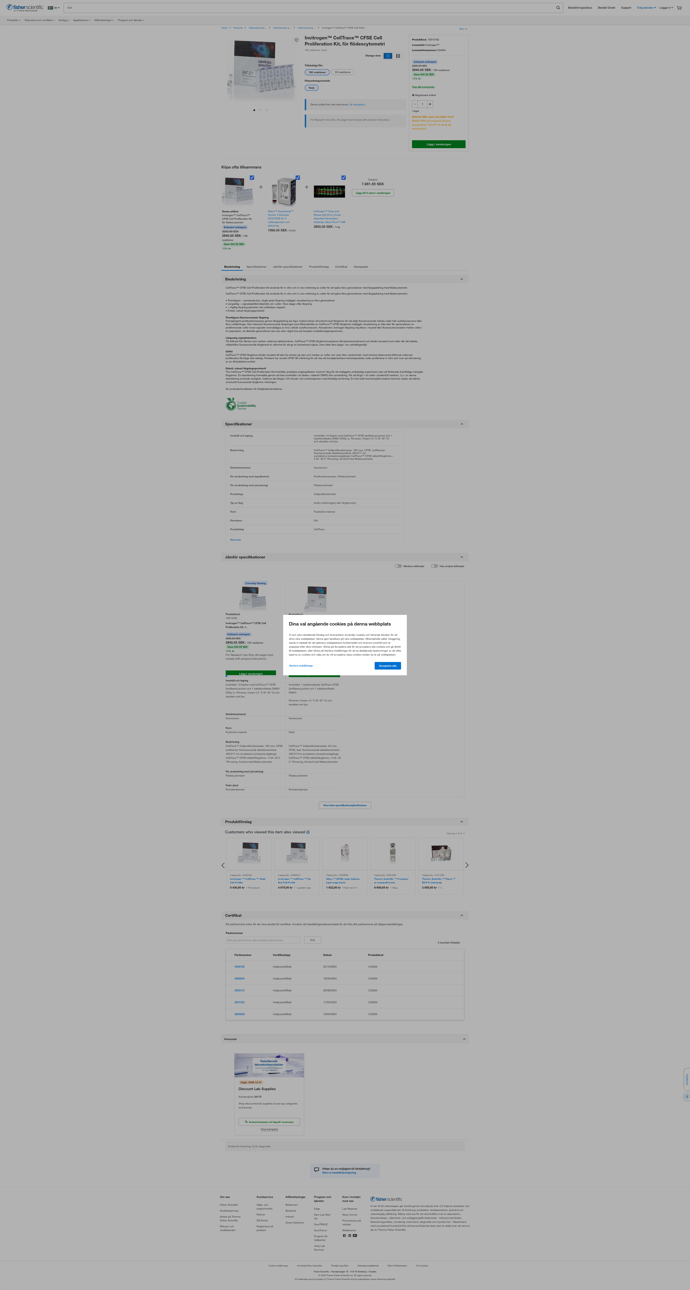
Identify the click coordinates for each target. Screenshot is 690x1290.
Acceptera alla (388, 665)
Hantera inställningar (301, 665)
